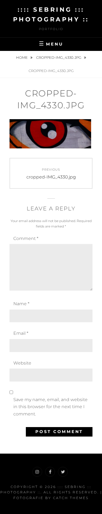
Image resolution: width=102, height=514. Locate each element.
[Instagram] (37, 472)
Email (20, 333)
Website (22, 363)
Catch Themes (71, 498)
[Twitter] (63, 472)
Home (22, 57)
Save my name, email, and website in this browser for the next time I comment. (50, 407)
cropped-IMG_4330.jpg (59, 57)
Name (21, 303)
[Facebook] (50, 472)
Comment (25, 238)
